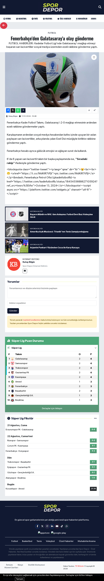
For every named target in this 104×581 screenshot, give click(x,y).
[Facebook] (37, 526)
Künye (20, 565)
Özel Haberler (65, 18)
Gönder (13, 311)
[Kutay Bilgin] (13, 264)
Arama (93, 18)
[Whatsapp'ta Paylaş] (18, 110)
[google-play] (59, 533)
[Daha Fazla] (23, 110)
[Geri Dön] (3, 25)
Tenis (35, 18)
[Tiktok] (62, 526)
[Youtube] (57, 526)
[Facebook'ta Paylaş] (8, 110)
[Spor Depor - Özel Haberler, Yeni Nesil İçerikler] (52, 7)
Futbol (8, 18)
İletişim (9, 565)
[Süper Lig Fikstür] (95, 418)
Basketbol (22, 18)
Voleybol (48, 18)
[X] (42, 526)
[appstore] (43, 533)
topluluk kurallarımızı (32, 320)
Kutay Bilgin (13, 116)
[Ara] (99, 7)
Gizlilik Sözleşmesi (36, 565)
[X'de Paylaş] (13, 110)
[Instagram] (47, 526)
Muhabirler (82, 18)
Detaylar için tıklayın (52, 408)
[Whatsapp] (66, 526)
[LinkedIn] (52, 526)
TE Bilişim (79, 566)
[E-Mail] (25, 271)
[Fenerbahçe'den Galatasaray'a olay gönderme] (52, 79)
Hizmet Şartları (11, 568)
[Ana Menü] (4, 7)
